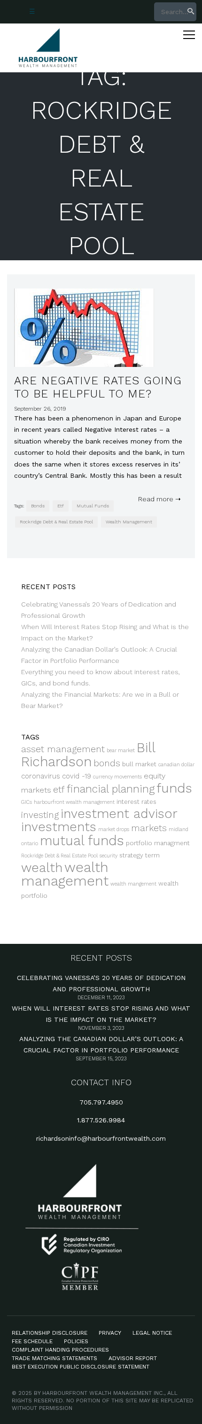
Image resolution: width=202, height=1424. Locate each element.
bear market (121, 750)
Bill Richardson (88, 755)
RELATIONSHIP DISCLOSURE (49, 1333)
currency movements (117, 777)
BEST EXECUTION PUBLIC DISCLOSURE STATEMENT (80, 1366)
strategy (131, 855)
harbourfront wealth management (74, 802)
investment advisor (119, 813)
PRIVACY (110, 1333)
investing (40, 814)
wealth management (129, 521)
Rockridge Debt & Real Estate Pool (56, 521)
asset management (63, 749)
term (152, 855)
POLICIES (76, 1341)
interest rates (136, 801)
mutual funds (93, 505)
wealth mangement (133, 884)
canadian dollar (176, 765)
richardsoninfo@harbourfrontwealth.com (101, 1138)
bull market (139, 764)
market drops (113, 829)
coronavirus (40, 776)
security (108, 856)
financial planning (111, 789)
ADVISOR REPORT (133, 1358)
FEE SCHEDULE (32, 1341)
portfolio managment (158, 843)
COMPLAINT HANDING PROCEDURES (60, 1349)
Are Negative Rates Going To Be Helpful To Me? (98, 387)
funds (174, 788)
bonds (38, 505)
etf (60, 505)
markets (149, 828)
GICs (26, 802)
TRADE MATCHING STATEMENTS (54, 1358)
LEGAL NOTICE (152, 1333)
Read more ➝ (157, 499)
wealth (41, 867)
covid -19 (76, 776)
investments (58, 826)
